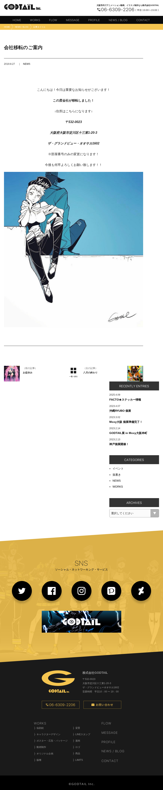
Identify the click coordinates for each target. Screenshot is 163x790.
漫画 (77, 740)
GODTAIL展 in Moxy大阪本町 (128, 433)
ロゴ (77, 747)
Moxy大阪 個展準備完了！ (126, 421)
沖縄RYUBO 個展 (120, 410)
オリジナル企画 (45, 753)
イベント (118, 468)
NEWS (26, 64)
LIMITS (79, 760)
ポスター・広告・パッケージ (52, 740)
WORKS (118, 486)
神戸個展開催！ (119, 444)
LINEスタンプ (82, 734)
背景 (77, 728)
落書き (117, 474)
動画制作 (41, 747)
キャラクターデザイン (48, 734)
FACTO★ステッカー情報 (125, 399)
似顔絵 (40, 728)
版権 (39, 760)
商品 (77, 753)
